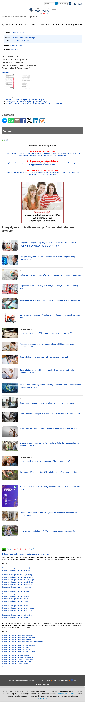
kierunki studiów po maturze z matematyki (17, 570)
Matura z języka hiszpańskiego (24, 38)
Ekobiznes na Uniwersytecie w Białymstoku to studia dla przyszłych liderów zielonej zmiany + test (49, 444)
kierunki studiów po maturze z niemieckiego (17, 582)
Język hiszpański (18, 32)
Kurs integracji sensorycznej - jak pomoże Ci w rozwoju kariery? (45, 461)
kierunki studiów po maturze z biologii (15, 591)
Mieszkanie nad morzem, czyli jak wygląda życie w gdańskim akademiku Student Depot (48, 514)
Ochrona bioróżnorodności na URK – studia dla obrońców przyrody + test (48, 472)
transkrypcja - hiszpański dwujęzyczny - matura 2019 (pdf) (27, 102)
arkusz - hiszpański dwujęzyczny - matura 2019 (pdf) (25, 100)
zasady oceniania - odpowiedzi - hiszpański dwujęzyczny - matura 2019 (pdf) (34, 103)
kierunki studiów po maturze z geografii (16, 601)
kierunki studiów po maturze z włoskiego (16, 587)
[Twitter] (29, 121)
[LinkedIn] (35, 122)
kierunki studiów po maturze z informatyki (17, 615)
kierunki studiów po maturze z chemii (15, 594)
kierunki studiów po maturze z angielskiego (17, 575)
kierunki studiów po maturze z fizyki (15, 599)
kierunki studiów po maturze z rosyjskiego (17, 584)
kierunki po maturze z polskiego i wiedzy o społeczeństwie (22, 641)
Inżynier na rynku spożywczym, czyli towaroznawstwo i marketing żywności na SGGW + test (49, 244)
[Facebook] (23, 122)
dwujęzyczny (15, 49)
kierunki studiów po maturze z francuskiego (17, 577)
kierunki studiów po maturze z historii (15, 606)
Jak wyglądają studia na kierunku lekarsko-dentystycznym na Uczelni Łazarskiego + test (47, 371)
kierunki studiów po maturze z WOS (15, 617)
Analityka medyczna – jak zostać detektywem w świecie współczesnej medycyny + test (47, 258)
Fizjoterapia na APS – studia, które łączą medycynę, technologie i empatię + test (49, 287)
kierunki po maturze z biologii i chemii (15, 655)
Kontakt (41, 680)
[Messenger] (4, 122)
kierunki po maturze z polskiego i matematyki (18, 635)
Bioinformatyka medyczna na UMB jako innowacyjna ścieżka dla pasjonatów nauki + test (50, 488)
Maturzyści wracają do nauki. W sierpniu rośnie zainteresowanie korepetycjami (51, 275)
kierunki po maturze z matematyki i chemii (17, 649)
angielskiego (28, 657)
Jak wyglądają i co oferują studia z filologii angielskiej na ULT (44, 357)
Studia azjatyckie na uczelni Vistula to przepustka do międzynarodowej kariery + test (50, 316)
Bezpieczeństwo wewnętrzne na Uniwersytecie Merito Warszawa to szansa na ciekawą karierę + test (50, 386)
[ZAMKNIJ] (43, 698)
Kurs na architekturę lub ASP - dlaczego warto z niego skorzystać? (46, 333)
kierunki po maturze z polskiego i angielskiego (18, 637)
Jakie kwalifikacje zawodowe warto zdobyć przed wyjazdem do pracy (47, 403)
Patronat (48, 680)
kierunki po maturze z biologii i (13, 657)
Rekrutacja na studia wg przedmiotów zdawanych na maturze (25, 554)
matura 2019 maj (16, 45)
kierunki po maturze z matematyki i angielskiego (19, 645)
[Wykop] (42, 122)
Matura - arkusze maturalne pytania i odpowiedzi (19, 17)
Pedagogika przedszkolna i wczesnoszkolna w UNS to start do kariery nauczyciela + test (47, 345)
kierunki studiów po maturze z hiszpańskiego (18, 580)
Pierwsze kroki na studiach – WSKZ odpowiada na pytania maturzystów (48, 531)
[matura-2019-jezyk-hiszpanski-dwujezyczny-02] (26, 82)
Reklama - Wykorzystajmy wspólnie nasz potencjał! (22, 680)
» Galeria (5, 72)
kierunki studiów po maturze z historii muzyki (18, 608)
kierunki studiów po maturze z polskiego (16, 568)
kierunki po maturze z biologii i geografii (16, 661)
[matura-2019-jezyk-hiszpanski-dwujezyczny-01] (10, 82)
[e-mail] (17, 122)
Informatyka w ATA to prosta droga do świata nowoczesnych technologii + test (50, 300)
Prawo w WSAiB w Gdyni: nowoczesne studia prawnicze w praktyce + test (49, 428)
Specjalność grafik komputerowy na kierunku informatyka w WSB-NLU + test (50, 414)
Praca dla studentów (60, 680)
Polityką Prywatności (66, 693)
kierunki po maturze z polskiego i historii (16, 639)
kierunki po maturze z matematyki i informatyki (18, 651)
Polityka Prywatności (42, 684)
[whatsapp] (11, 122)
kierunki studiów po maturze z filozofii (15, 596)
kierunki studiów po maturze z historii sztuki (17, 610)
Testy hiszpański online (21, 40)
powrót (9, 130)
